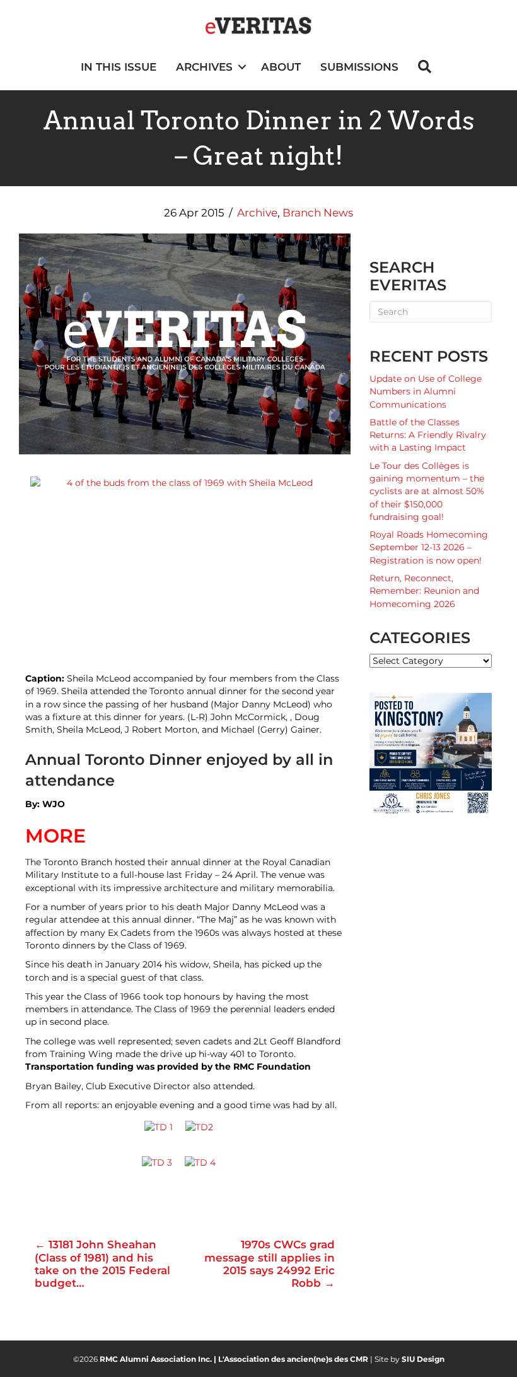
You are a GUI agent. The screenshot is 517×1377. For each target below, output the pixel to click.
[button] (242, 67)
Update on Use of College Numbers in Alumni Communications (425, 391)
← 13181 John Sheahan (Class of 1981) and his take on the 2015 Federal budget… (102, 1263)
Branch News (317, 212)
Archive (257, 212)
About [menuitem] (281, 67)
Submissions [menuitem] (359, 67)
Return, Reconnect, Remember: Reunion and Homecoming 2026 (424, 591)
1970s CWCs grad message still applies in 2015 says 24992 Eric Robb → (269, 1263)
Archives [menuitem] (204, 67)
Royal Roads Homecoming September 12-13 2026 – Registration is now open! (428, 547)
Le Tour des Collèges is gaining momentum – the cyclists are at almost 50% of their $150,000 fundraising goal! (426, 491)
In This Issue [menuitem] (118, 67)
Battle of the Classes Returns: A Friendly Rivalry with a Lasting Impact (427, 435)
